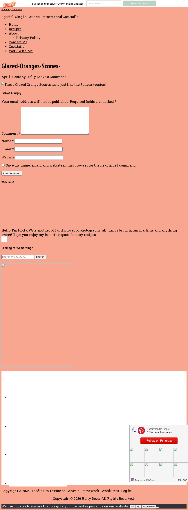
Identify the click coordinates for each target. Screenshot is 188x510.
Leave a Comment (51, 77)
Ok (132, 506)
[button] (94, 3)
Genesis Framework (83, 491)
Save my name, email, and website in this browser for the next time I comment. (71, 165)
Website (8, 157)
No (138, 506)
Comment (10, 133)
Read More (149, 506)
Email (7, 149)
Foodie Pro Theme (46, 491)
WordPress (110, 491)
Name (7, 141)
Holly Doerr (91, 498)
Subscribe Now (139, 3)
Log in (126, 491)
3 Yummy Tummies (11, 9)
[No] (157, 507)
